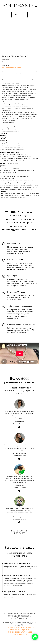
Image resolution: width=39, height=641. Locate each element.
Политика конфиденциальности (19, 627)
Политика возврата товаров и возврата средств (19, 633)
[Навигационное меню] (35, 6)
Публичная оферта (19, 630)
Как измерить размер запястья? (12, 67)
